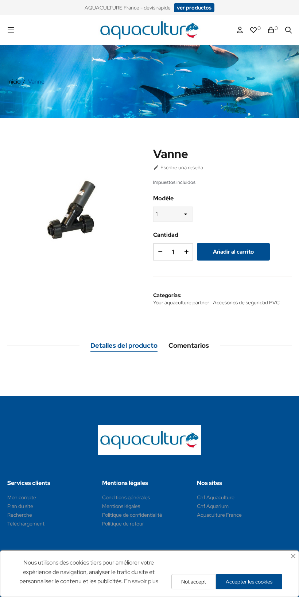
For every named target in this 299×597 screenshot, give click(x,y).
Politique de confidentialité (132, 515)
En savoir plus (141, 581)
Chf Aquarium (213, 506)
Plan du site (20, 506)
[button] (194, 7)
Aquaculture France (219, 515)
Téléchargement (25, 523)
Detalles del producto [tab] (124, 345)
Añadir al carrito (233, 251)
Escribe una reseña (178, 167)
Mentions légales (121, 506)
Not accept (193, 581)
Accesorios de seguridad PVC (246, 302)
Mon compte (21, 497)
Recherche (19, 515)
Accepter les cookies (249, 581)
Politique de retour (123, 523)
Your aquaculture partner (181, 302)
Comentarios (188, 345)
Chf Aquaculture (215, 497)
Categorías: (167, 295)
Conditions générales (126, 497)
